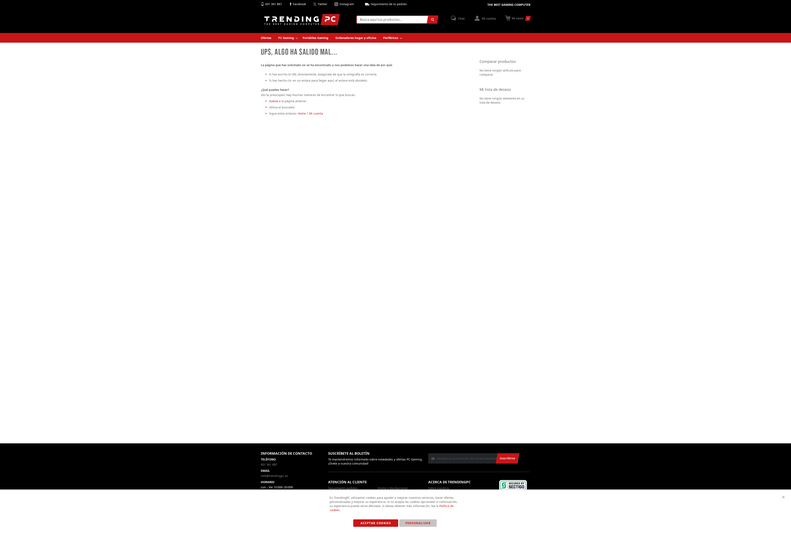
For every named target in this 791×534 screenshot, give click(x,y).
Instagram (346, 4)
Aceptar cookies (375, 523)
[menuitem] (266, 38)
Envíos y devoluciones (393, 488)
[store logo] (302, 19)
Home (302, 113)
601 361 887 (274, 4)
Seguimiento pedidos (343, 488)
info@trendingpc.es (274, 476)
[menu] (396, 38)
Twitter (322, 4)
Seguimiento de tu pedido (389, 4)
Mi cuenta (488, 18)
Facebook (299, 4)
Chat (461, 18)
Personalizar (418, 523)
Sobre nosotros (438, 488)
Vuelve (273, 101)
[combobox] (396, 19)
